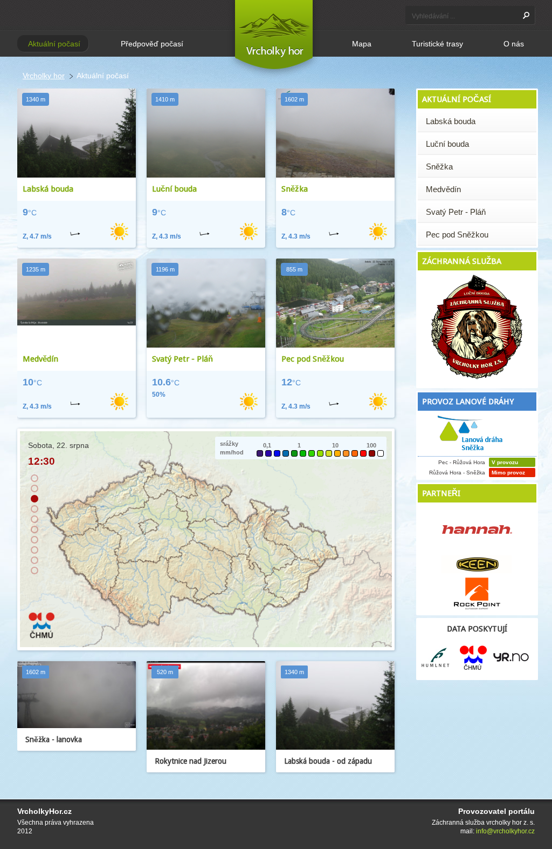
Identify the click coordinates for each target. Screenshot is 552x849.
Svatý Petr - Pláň (182, 359)
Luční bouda (174, 189)
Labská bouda (48, 189)
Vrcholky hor (44, 75)
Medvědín (40, 359)
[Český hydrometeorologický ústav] (41, 637)
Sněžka (294, 189)
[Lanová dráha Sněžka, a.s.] (472, 453)
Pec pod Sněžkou (312, 359)
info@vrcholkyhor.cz (505, 831)
